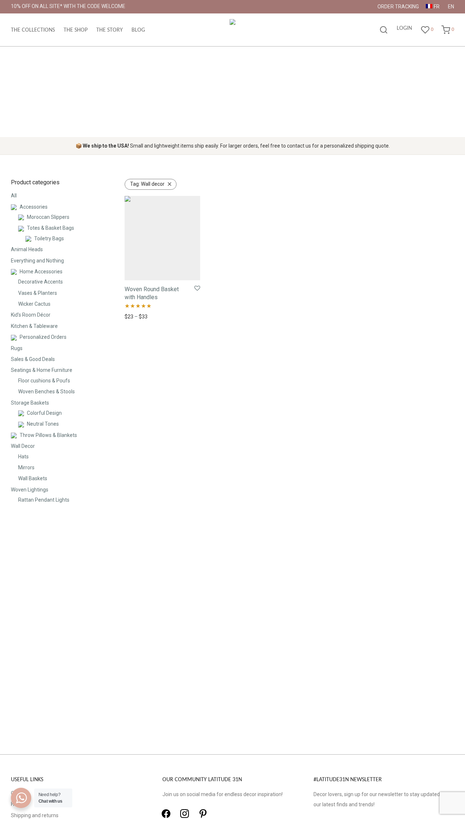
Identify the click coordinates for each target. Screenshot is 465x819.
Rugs (17, 348)
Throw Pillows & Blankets (48, 435)
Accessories (34, 207)
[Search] (383, 30)
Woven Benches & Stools (46, 391)
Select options (138, 317)
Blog (138, 30)
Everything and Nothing (37, 261)
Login (404, 28)
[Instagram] (203, 813)
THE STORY (109, 30)
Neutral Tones (43, 424)
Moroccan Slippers (48, 217)
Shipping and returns (34, 815)
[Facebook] (166, 813)
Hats (23, 456)
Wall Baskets (32, 478)
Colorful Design (44, 413)
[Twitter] (184, 813)
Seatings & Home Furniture (41, 370)
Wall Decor (23, 446)
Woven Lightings (29, 490)
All (14, 195)
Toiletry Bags (49, 238)
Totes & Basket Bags (50, 228)
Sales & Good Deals (33, 359)
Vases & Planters (37, 293)
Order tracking (398, 6)
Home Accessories (41, 271)
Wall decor (147, 184)
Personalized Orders (43, 337)
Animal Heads (27, 249)
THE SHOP (76, 30)
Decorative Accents (40, 282)
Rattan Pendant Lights (43, 500)
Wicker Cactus (34, 304)
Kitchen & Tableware (34, 326)
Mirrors (26, 467)
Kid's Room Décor (30, 315)
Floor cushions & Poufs (44, 381)
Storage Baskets (30, 403)
